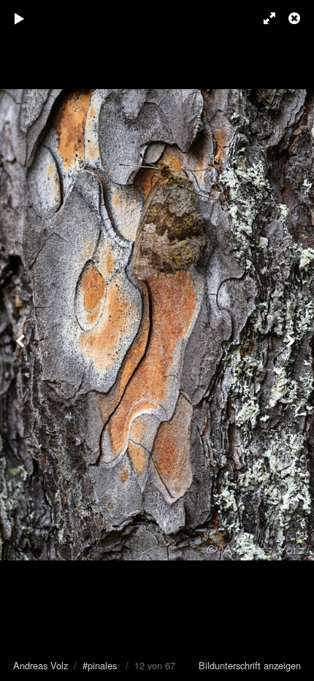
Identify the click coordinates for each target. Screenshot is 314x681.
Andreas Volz (40, 665)
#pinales (100, 665)
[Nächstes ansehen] (292, 340)
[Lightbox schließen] (295, 18)
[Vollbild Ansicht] (262, 18)
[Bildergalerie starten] (19, 18)
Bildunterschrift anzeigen (250, 665)
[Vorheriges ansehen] (22, 340)
